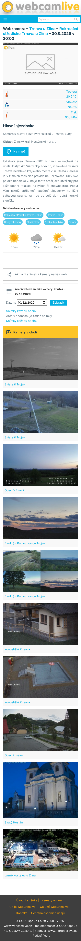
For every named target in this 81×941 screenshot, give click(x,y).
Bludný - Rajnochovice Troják (25, 543)
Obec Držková (14, 490)
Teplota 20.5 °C (71, 94)
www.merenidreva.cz (62, 931)
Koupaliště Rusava (17, 649)
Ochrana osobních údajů (48, 913)
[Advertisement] (40, 261)
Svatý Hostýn (14, 822)
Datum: (11, 302)
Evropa (72, 222)
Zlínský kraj (33, 222)
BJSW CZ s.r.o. (22, 931)
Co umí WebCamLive (54, 907)
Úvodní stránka (26, 900)
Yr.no (46, 935)
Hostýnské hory (12, 222)
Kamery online (52, 900)
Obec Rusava (14, 755)
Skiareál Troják (15, 384)
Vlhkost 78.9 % (71, 104)
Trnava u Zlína (42, 28)
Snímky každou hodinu (22, 311)
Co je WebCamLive (22, 907)
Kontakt (21, 913)
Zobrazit (58, 302)
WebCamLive (40, 7)
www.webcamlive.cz (18, 926)
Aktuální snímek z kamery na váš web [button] (36, 274)
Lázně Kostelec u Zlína (20, 875)
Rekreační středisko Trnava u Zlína (40, 31)
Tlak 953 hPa (71, 114)
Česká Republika (54, 222)
